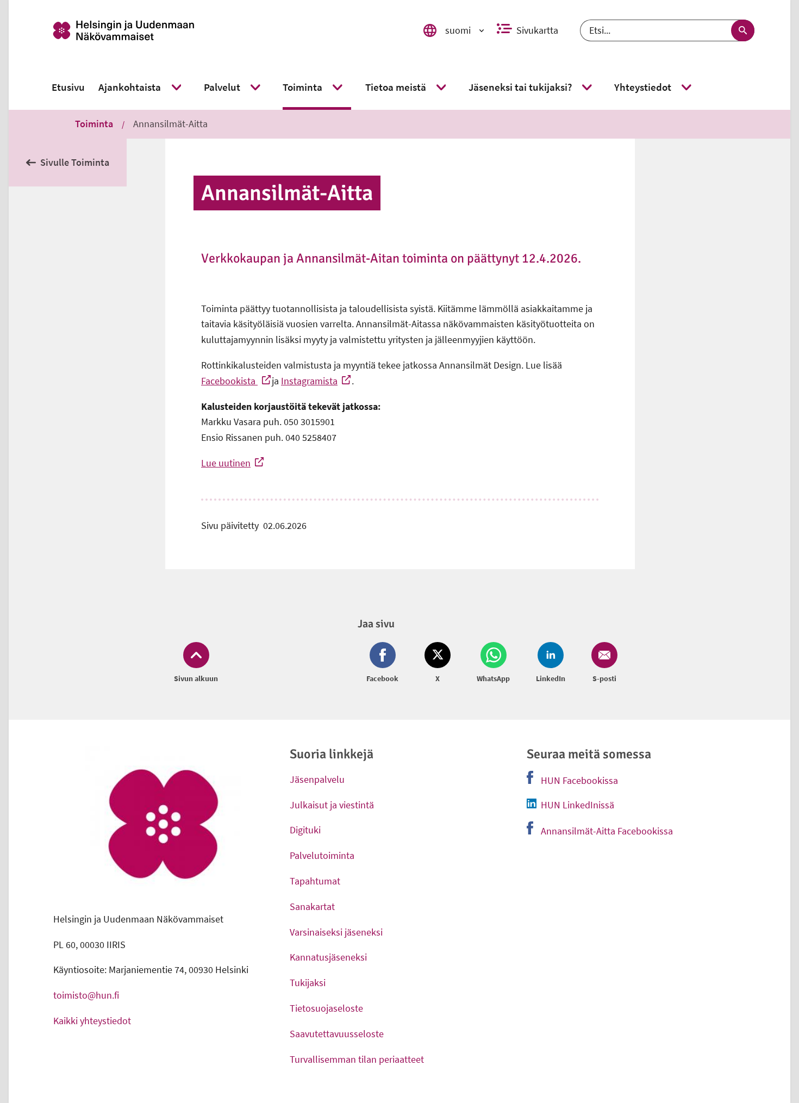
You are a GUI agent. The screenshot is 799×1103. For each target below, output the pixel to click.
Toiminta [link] (94, 123)
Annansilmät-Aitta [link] (170, 123)
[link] (222, 30)
